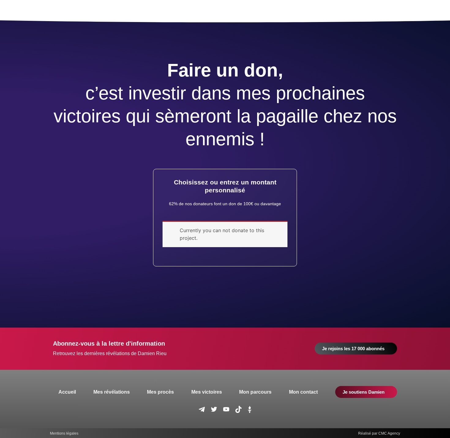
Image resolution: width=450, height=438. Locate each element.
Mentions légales (64, 433)
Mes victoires (206, 392)
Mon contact (303, 392)
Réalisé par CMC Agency (379, 433)
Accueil (67, 392)
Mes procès (160, 392)
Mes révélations (111, 392)
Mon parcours (255, 392)
